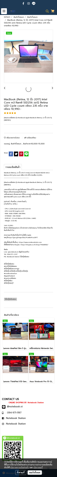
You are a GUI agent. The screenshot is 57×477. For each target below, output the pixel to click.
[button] (46, 11)
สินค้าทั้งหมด (16, 143)
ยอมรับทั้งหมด (34, 472)
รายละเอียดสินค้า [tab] (12, 167)
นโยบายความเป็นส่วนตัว (19, 467)
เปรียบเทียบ (31, 137)
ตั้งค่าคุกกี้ (21, 472)
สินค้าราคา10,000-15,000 (34, 143)
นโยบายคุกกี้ (38, 467)
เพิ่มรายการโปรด (13, 137)
